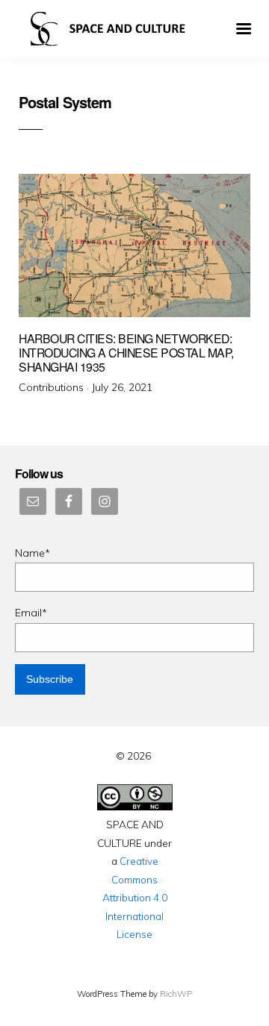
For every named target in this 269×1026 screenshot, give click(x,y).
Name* (32, 553)
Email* (31, 612)
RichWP (176, 994)
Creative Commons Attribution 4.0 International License (134, 897)
